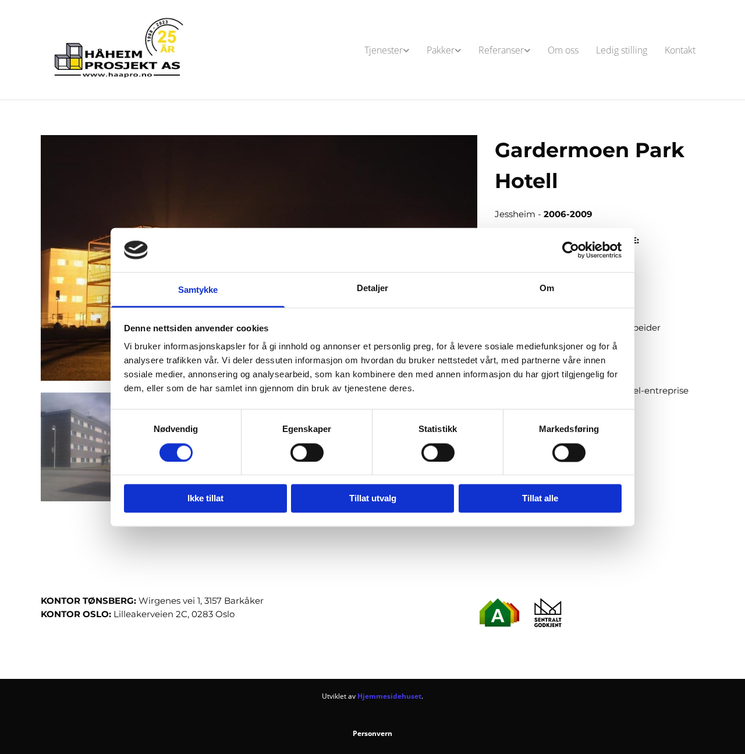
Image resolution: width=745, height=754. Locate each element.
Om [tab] (547, 288)
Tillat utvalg (372, 499)
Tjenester (383, 50)
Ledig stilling (621, 50)
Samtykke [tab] (198, 290)
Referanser (501, 50)
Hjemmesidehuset (389, 696)
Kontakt (680, 50)
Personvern (372, 733)
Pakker (441, 50)
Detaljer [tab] (373, 288)
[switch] (307, 452)
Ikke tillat (205, 499)
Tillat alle (540, 499)
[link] (387, 50)
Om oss (563, 50)
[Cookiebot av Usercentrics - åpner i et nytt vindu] (571, 250)
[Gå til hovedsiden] (117, 50)
